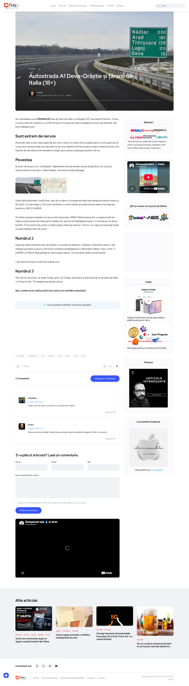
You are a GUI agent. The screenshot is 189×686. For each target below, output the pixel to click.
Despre (120, 5)
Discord (158, 469)
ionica (31, 424)
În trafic (110, 5)
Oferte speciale (97, 5)
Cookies (91, 678)
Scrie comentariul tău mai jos (27, 475)
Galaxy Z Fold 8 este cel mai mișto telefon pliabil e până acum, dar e (146, 319)
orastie (67, 356)
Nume (18, 462)
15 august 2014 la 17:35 (35, 428)
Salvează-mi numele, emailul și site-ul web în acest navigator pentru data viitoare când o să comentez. (52, 503)
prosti (75, 356)
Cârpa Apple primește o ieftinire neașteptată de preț (73, 636)
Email (54, 462)
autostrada (20, 356)
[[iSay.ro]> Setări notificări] (6, 675)
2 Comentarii (22, 378)
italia (59, 356)
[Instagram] (49, 666)
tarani (83, 356)
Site (89, 462)
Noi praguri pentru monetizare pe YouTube (146, 348)
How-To (62, 5)
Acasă (53, 5)
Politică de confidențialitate (72, 678)
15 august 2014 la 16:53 (35, 402)
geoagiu (51, 356)
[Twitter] (43, 666)
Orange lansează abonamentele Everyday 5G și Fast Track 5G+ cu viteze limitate (114, 636)
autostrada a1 (32, 356)
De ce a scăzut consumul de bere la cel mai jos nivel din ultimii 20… (154, 645)
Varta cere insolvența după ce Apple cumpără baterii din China (32, 640)
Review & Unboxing (78, 5)
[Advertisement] (68, 330)
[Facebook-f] (37, 666)
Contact (101, 678)
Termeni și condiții (49, 678)
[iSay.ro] (11, 6)
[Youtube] (56, 666)
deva (42, 356)
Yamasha (32, 398)
